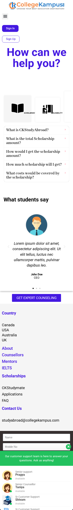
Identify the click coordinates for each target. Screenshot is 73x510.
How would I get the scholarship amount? (33, 153)
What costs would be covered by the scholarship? (33, 175)
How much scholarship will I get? (34, 164)
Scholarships (14, 376)
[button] (5, 16)
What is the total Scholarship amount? (30, 141)
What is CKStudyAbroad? (27, 130)
